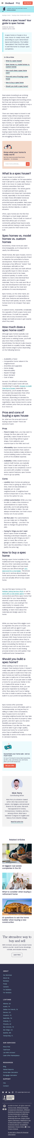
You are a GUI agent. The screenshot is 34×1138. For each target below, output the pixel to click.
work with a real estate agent (13, 593)
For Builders (7, 989)
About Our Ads (12, 1116)
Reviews (6, 981)
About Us (6, 978)
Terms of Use (12, 1107)
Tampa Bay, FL (8, 1035)
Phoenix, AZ (7, 1024)
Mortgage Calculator (10, 1075)
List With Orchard (9, 1052)
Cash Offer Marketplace (11, 1055)
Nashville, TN (7, 1018)
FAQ (4, 1083)
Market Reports (8, 1069)
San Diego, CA (8, 1030)
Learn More (17, 955)
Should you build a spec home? (17, 86)
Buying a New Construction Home (21, 15)
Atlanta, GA (7, 1003)
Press (5, 984)
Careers (6, 987)
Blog (4, 1066)
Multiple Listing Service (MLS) (12, 591)
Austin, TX (6, 1006)
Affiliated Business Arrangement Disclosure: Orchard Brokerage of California (19, 1112)
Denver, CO (7, 1012)
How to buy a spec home (15, 82)
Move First (6, 1047)
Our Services (7, 975)
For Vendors (7, 992)
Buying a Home (6, 15)
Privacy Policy (19, 1127)
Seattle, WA (7, 1033)
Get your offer (9, 765)
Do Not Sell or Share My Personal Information (18, 1133)
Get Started (27, 3)
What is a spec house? (14, 61)
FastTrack (6, 1049)
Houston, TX (7, 1015)
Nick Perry (11, 27)
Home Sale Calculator (10, 1072)
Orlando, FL (7, 1021)
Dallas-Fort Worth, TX (10, 1009)
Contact (6, 1086)
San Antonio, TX (8, 1027)
